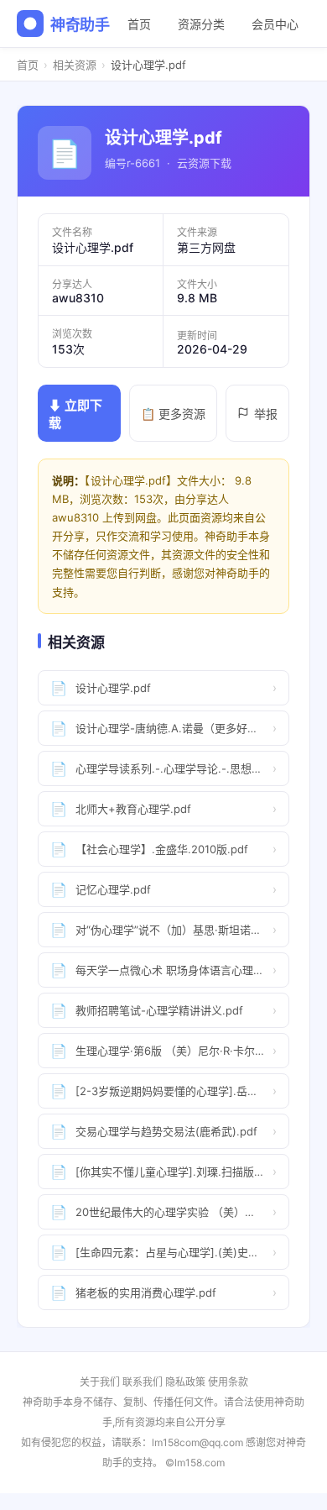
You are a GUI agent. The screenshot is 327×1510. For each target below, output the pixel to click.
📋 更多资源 (173, 413)
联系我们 (142, 1382)
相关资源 (74, 64)
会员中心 (275, 24)
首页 (139, 24)
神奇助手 (80, 25)
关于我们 (100, 1382)
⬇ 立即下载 (75, 414)
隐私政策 (185, 1382)
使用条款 (228, 1382)
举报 (266, 413)
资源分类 (201, 24)
